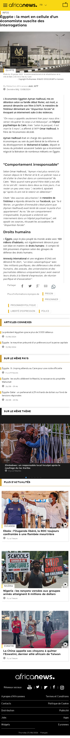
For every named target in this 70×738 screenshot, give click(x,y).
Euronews (63, 725)
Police (45, 311)
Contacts (6, 704)
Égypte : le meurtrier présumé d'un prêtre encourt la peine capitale (35, 343)
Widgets (5, 725)
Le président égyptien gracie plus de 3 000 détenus (27, 332)
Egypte (10, 70)
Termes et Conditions (57, 696)
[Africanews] (23, 5)
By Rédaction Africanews (15, 86)
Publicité (64, 711)
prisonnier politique (23, 305)
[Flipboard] (46, 687)
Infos (5, 13)
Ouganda (9, 526)
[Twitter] (38, 687)
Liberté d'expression (23, 311)
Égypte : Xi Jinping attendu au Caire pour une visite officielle (32, 368)
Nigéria (8, 586)
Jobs (3, 718)
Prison (49, 294)
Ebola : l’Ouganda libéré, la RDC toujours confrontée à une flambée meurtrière (31, 532)
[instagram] (62, 687)
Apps (66, 718)
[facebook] (54, 687)
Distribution (7, 711)
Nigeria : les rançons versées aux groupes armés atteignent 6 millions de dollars (31, 592)
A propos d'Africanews (13, 696)
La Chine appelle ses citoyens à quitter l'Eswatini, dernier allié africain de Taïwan (32, 652)
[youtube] (29, 687)
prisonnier (51, 299)
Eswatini (9, 646)
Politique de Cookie (58, 704)
